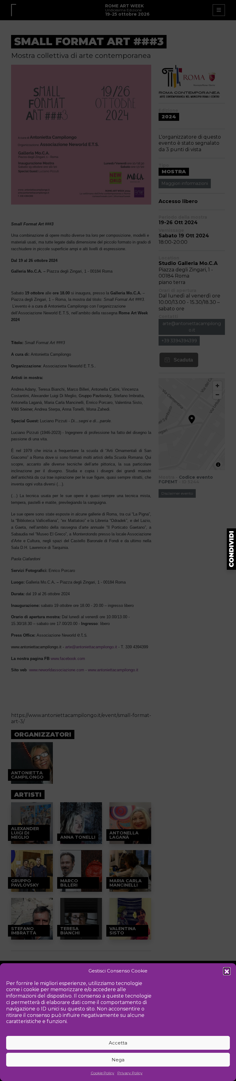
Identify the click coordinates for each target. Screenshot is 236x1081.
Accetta (118, 1043)
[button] (227, 971)
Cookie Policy (102, 1073)
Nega (118, 1060)
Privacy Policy (130, 1073)
